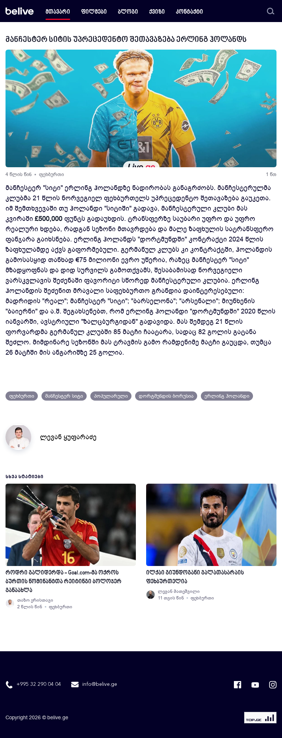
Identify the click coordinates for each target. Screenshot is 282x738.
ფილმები (94, 12)
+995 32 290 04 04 (39, 684)
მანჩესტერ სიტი (64, 396)
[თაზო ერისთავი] (10, 603)
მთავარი (58, 12)
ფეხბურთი (51, 174)
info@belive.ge (99, 684)
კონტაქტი (189, 12)
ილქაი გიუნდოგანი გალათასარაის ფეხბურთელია (195, 577)
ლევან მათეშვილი (179, 591)
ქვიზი (157, 12)
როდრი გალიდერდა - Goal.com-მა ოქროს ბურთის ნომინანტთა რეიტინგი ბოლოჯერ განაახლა (64, 582)
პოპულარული (111, 396)
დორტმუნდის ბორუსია (166, 396)
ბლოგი (128, 12)
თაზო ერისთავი (35, 600)
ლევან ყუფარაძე (68, 437)
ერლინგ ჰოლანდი (227, 396)
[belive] (20, 11)
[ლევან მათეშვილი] (150, 594)
